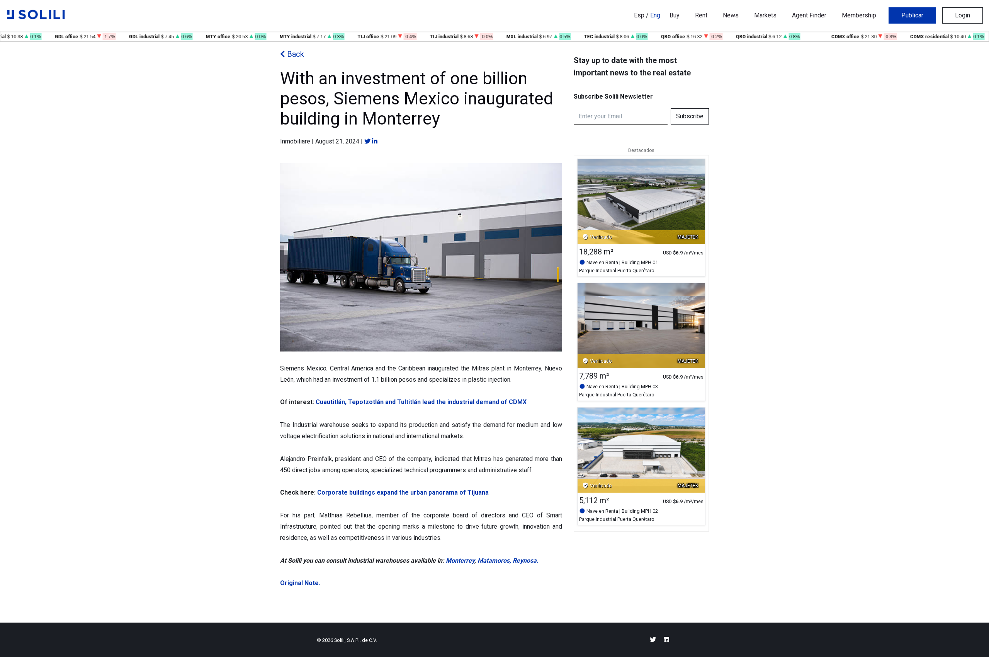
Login (962, 15)
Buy (675, 15)
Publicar (912, 15)
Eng (655, 15)
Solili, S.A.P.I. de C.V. (355, 640)
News (731, 15)
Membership (859, 15)
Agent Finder (809, 15)
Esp (639, 15)
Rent (701, 15)
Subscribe (690, 116)
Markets (765, 15)
